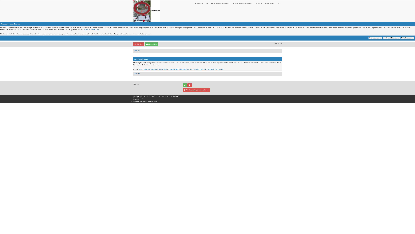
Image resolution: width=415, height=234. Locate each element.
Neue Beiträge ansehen (221, 3)
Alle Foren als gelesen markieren (197, 90)
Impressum (136, 99)
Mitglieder (270, 3)
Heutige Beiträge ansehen (243, 3)
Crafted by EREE (166, 96)
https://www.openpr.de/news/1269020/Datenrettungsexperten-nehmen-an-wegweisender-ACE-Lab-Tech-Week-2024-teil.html (181, 69)
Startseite (199, 3)
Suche (259, 3)
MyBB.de (148, 96)
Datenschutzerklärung (91, 30)
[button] (278, 3)
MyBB (159, 96)
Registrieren (152, 44)
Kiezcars (137, 51)
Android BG (176, 96)
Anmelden (139, 44)
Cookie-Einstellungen (138, 98)
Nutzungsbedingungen (151, 101)
